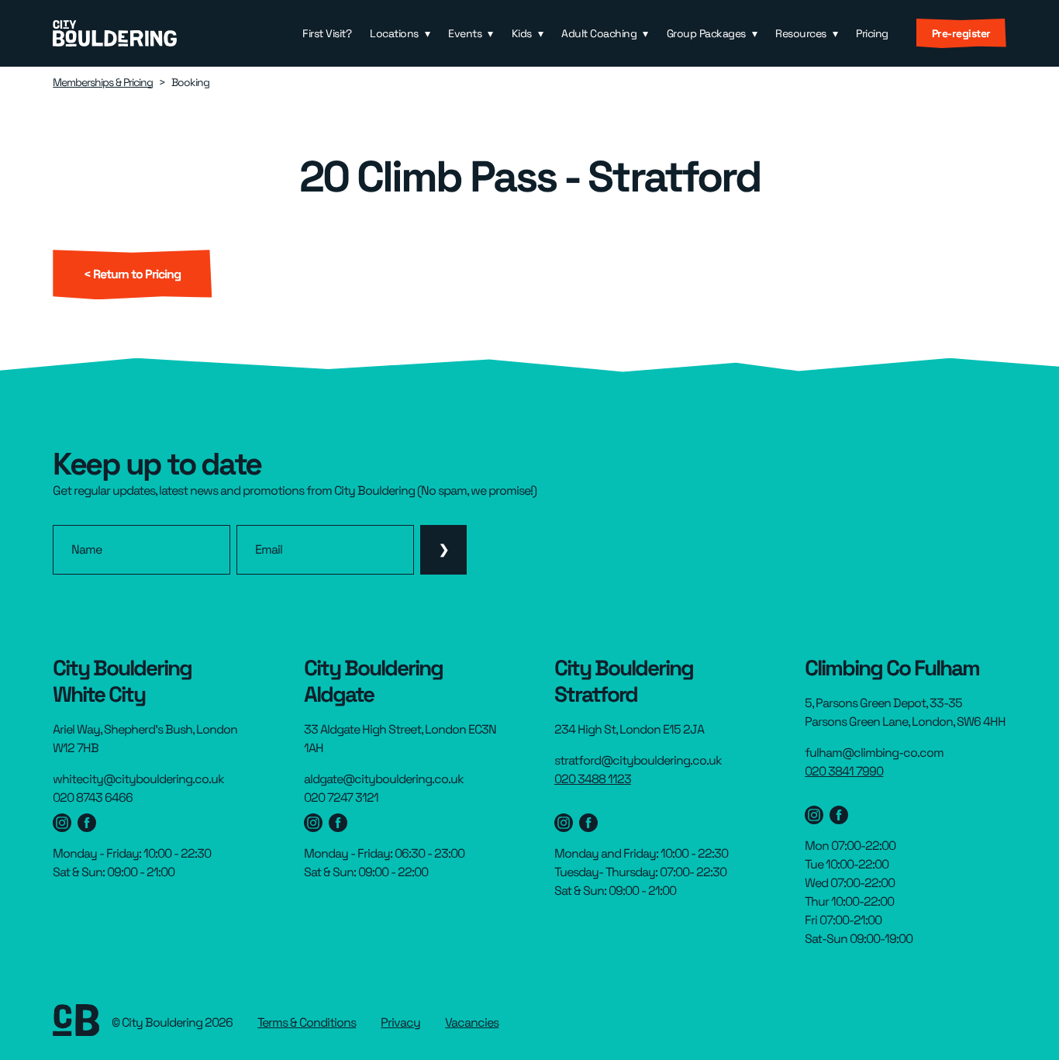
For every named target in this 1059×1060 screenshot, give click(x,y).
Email (268, 550)
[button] (399, 33)
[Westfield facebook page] (87, 822)
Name (86, 550)
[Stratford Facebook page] (588, 822)
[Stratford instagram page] (563, 822)
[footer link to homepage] (76, 1022)
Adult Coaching (598, 33)
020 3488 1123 (592, 779)
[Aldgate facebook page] (338, 822)
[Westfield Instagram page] (62, 822)
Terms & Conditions (306, 1022)
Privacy (400, 1022)
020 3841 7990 (844, 771)
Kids (522, 33)
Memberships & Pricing (103, 82)
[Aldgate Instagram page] (313, 822)
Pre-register (961, 33)
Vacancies (471, 1022)
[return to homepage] (115, 33)
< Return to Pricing (132, 274)
